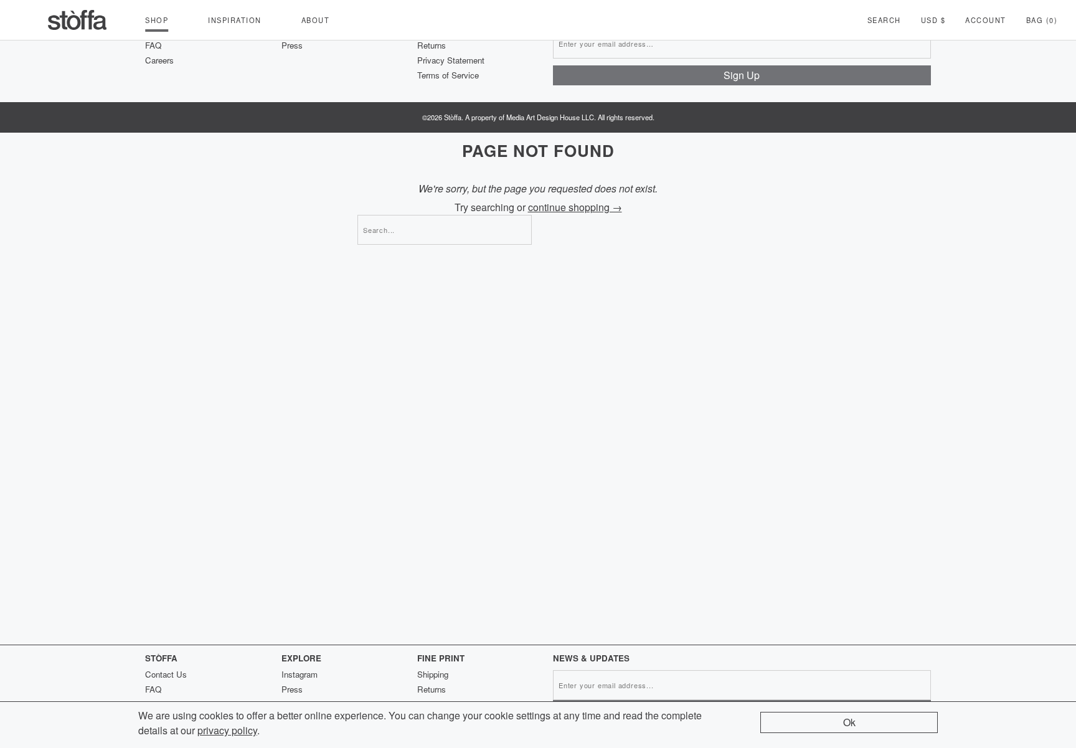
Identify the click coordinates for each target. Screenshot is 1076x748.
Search (884, 20)
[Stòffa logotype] (77, 20)
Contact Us (166, 674)
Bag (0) (1042, 20)
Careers (159, 60)
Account (985, 20)
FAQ (153, 45)
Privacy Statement (450, 60)
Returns (431, 45)
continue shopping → (575, 207)
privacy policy (227, 730)
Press (292, 45)
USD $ (933, 20)
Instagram (299, 674)
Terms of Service (448, 75)
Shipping (432, 674)
